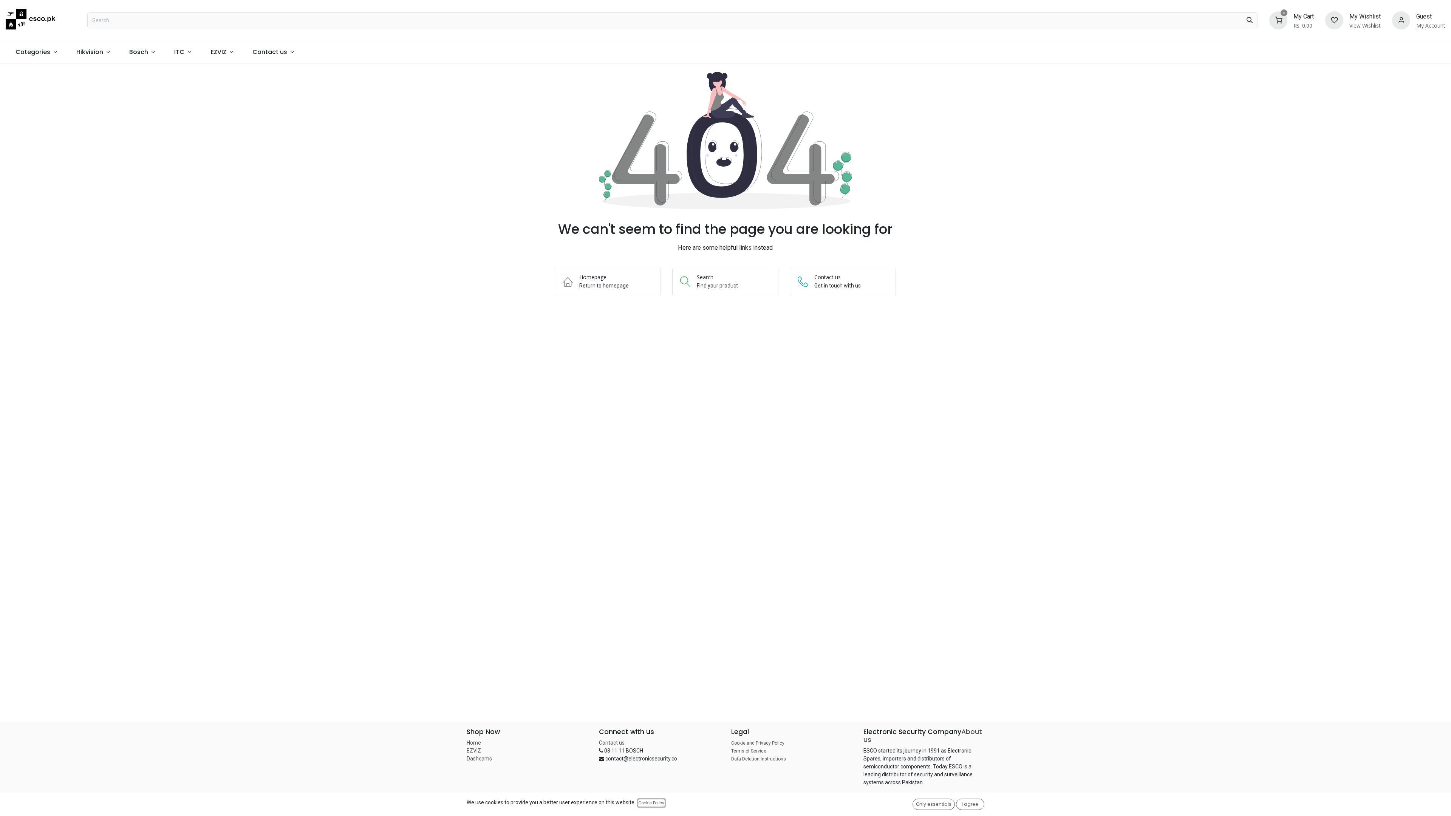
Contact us (612, 743)
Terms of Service (748, 751)
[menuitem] (36, 52)
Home (474, 743)
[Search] (1250, 20)
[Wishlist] (1334, 19)
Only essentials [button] (933, 804)
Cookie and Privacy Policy (757, 743)
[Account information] (1401, 19)
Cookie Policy (651, 803)
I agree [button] (970, 804)
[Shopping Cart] (1278, 19)
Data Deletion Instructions (758, 759)
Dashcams (479, 759)
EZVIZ (474, 751)
